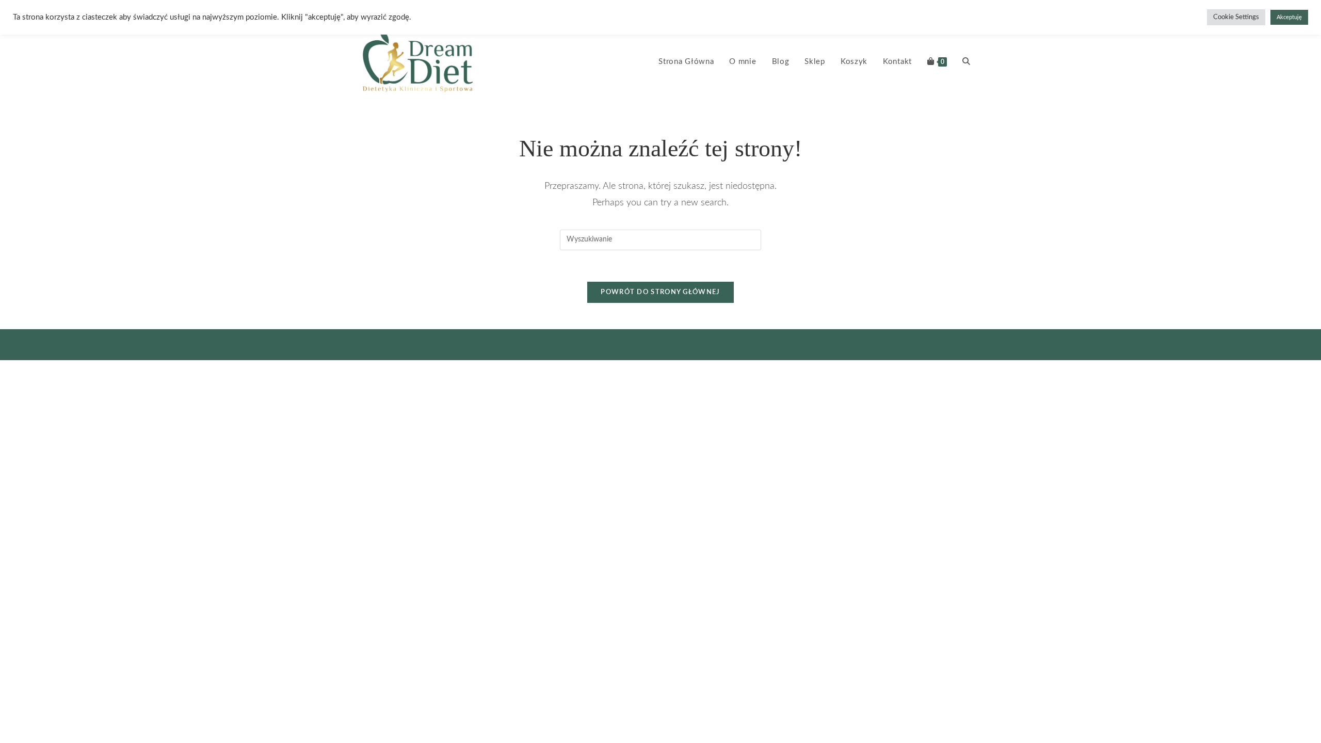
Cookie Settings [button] (1236, 17)
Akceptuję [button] (1289, 17)
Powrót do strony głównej (660, 292)
